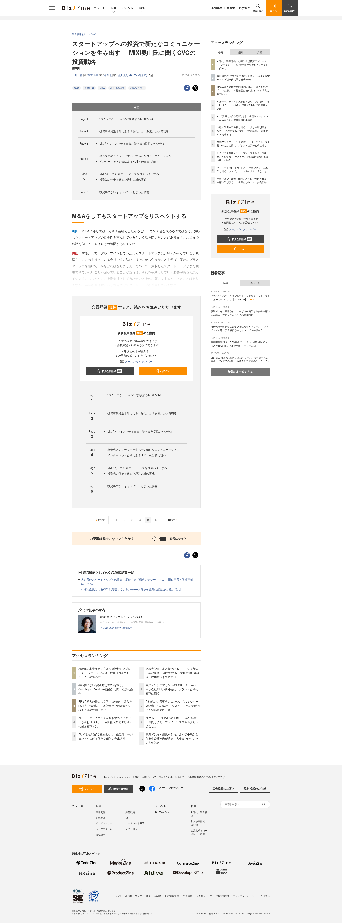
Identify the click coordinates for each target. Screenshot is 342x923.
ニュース (99, 8)
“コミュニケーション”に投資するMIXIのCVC (126, 119)
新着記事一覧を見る (240, 372)
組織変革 (100, 817)
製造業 (231, 8)
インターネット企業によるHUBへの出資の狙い (128, 161)
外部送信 (265, 895)
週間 (240, 52)
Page (83, 119)
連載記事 (100, 834)
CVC (76, 88)
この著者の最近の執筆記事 (117, 628)
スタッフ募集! (153, 895)
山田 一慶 (77, 75)
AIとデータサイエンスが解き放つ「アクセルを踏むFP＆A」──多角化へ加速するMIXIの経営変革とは (105, 722)
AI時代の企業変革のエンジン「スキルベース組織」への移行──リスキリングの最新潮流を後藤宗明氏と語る (173, 705)
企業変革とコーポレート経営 (199, 832)
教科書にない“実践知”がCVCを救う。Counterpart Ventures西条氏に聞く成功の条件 (105, 689)
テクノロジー (132, 828)
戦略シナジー (137, 88)
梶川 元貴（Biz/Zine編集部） (133, 75)
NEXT (171, 520)
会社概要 (201, 895)
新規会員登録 (111, 371)
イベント (127, 8)
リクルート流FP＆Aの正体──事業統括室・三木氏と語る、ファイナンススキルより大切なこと (172, 722)
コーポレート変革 (134, 823)
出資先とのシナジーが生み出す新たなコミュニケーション (135, 156)
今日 (220, 52)
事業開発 (100, 812)
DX (127, 817)
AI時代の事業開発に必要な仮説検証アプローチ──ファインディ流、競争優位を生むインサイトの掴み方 (105, 673)
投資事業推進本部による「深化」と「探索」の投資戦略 (134, 131)
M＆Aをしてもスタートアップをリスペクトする (129, 174)
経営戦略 (130, 812)
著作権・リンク (133, 895)
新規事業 (216, 8)
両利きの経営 (117, 88)
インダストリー (104, 823)
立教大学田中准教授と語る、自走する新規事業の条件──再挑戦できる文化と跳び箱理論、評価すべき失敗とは (173, 673)
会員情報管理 (172, 895)
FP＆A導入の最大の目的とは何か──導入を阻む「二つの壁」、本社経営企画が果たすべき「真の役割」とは (105, 705)
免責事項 (187, 895)
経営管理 (244, 8)
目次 (136, 107)
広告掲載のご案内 (223, 788)
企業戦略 (89, 88)
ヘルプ (117, 895)
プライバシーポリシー (244, 895)
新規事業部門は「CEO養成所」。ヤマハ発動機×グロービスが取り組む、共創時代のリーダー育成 (240, 343)
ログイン (164, 371)
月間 (259, 52)
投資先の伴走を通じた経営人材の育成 (122, 179)
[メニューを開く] (52, 8)
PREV (101, 520)
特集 (142, 8)
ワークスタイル (104, 828)
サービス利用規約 (219, 895)
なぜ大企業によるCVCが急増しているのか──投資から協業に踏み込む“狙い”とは (131, 589)
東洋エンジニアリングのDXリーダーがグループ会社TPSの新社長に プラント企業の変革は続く (172, 689)
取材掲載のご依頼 (255, 788)
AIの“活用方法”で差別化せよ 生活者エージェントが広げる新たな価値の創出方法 (105, 736)
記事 (113, 8)
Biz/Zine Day (162, 812)
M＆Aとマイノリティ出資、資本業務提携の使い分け (131, 143)
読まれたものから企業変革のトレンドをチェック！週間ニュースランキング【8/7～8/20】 (240, 297)
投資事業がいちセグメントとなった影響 (124, 192)
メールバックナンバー (139, 361)
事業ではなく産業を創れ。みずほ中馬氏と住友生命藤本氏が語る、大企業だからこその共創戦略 (172, 738)
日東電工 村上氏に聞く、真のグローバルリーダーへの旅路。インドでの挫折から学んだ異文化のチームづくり (240, 359)
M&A (102, 88)
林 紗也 (108, 75)
